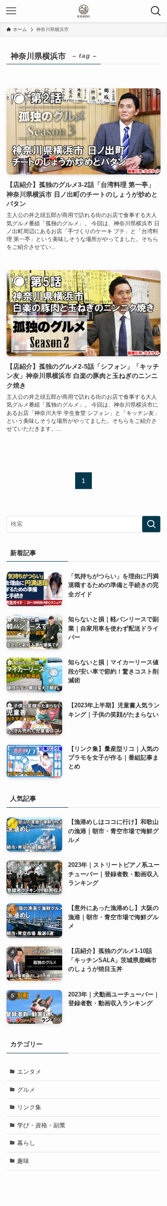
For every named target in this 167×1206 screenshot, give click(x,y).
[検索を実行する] (151, 524)
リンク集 (29, 1107)
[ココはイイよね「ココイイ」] (83, 11)
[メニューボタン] (11, 11)
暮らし (26, 1142)
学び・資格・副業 (41, 1125)
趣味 (23, 1160)
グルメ (26, 1089)
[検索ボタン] (156, 11)
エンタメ (29, 1071)
